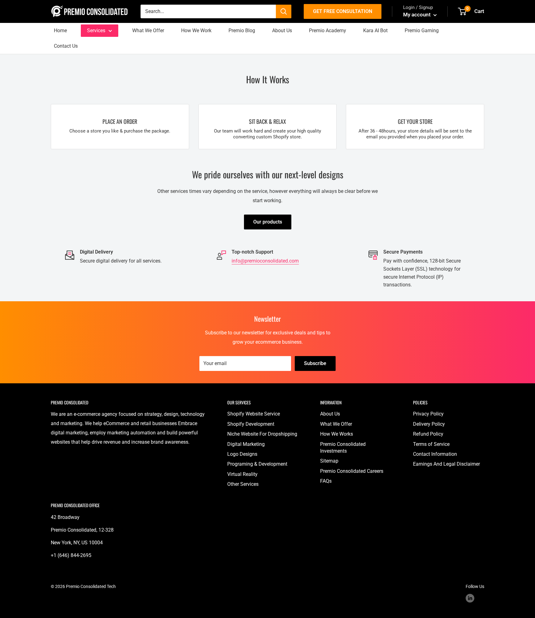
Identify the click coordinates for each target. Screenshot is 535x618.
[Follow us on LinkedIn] (470, 598)
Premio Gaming (422, 30)
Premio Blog (241, 30)
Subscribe (315, 363)
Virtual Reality (242, 474)
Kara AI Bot (375, 30)
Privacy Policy (428, 414)
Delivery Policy (429, 424)
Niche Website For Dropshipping (262, 434)
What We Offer (148, 30)
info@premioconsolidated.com (265, 261)
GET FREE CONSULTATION (342, 11)
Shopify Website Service (253, 414)
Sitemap (329, 461)
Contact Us (66, 46)
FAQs (326, 481)
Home (60, 30)
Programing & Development (257, 464)
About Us (282, 30)
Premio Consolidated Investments (343, 447)
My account (417, 14)
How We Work (196, 30)
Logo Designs (242, 454)
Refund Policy (428, 434)
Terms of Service (431, 444)
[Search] (283, 11)
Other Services (243, 484)
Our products (267, 222)
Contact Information (435, 454)
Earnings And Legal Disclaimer (446, 464)
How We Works (336, 434)
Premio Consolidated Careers (351, 471)
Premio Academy (327, 30)
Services (96, 30)
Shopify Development (250, 424)
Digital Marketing (246, 444)
